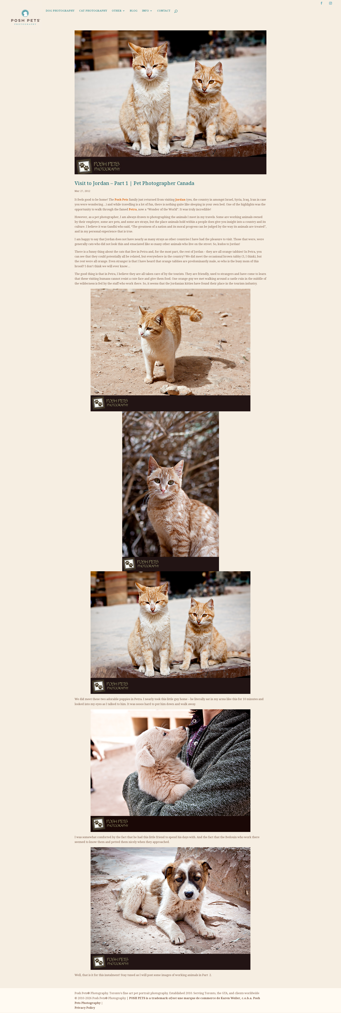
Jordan (180, 199)
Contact (163, 10)
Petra (133, 209)
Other (117, 10)
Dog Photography (60, 10)
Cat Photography (93, 10)
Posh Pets (121, 199)
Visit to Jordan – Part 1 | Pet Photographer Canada (134, 183)
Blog (133, 10)
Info (145, 10)
